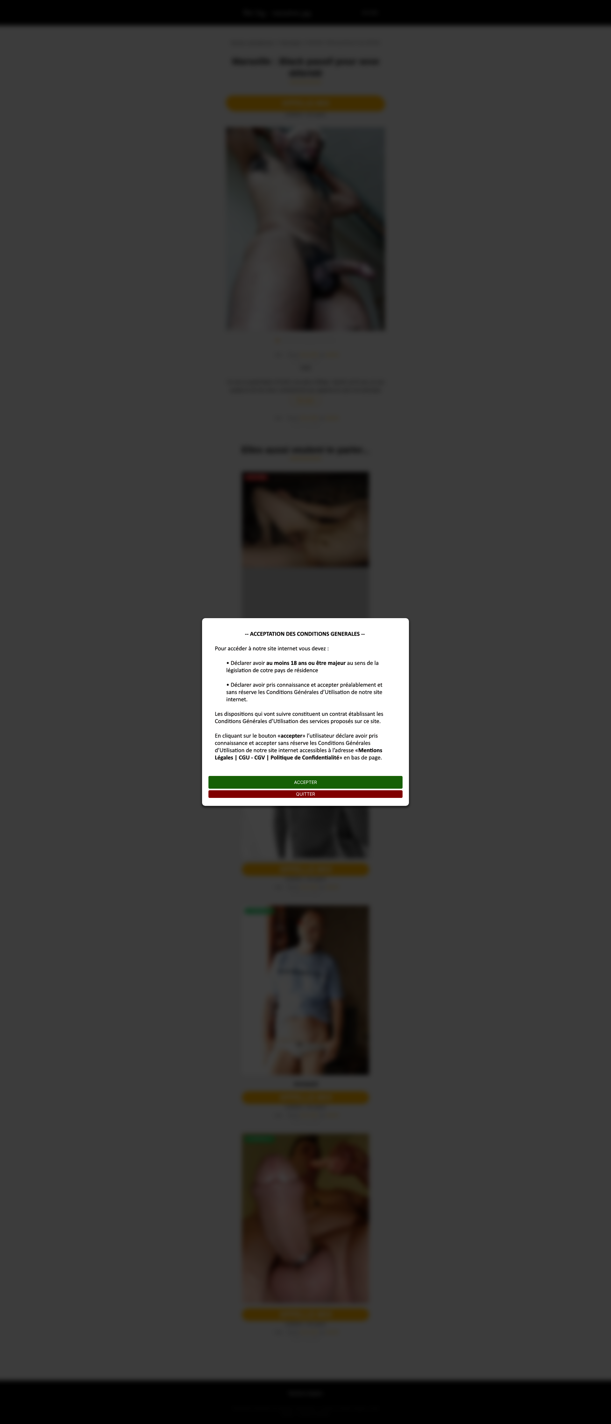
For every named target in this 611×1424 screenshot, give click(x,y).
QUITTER (305, 794)
